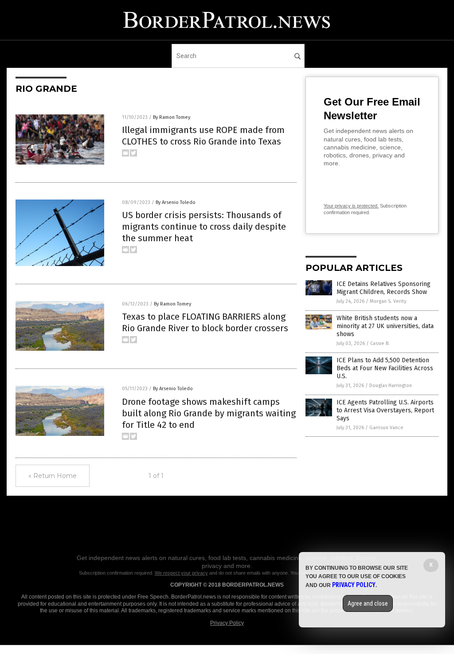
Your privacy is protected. (351, 205)
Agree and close (368, 603)
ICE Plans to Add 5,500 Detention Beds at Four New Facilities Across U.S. (385, 368)
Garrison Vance (386, 428)
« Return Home (52, 476)
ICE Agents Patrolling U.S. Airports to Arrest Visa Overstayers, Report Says (385, 410)
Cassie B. (380, 343)
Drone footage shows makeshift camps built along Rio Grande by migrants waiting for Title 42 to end (209, 413)
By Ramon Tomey (171, 117)
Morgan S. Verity (388, 301)
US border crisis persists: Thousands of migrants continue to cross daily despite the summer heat (204, 226)
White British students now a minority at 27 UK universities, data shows (385, 326)
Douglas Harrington (390, 385)
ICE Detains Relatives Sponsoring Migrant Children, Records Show (384, 288)
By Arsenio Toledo (176, 202)
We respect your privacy (181, 573)
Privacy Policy (227, 623)
